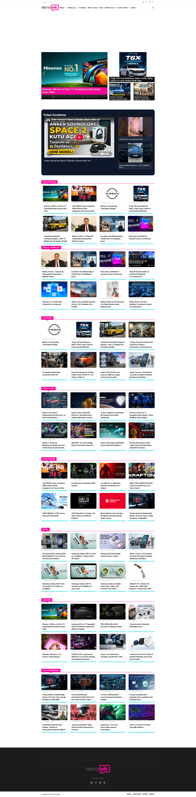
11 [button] (96, 97)
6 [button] (74, 97)
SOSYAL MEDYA (122, 8)
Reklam (152, 794)
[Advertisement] (98, 33)
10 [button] (91, 97)
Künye (129, 794)
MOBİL (62, 8)
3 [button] (61, 97)
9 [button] (87, 97)
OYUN (101, 8)
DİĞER (133, 8)
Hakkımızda (137, 794)
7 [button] (78, 97)
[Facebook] (91, 782)
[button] (43, 73)
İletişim (145, 794)
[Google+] (100, 782)
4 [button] (65, 97)
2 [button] (57, 97)
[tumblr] (104, 782)
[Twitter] (95, 782)
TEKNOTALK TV (110, 8)
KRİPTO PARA (92, 8)
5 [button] (70, 97)
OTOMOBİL (82, 8)
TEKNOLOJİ (71, 8)
